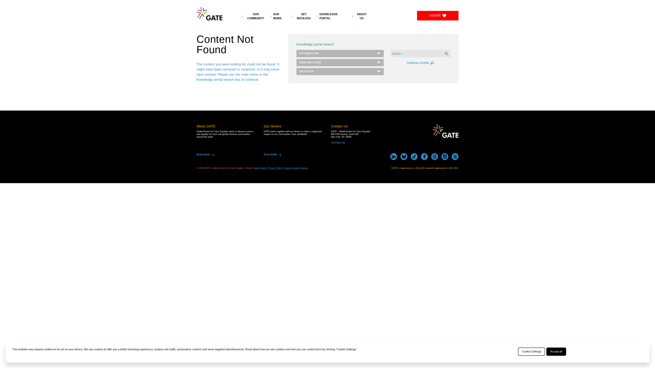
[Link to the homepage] (209, 13)
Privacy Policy (275, 168)
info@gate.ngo (338, 142)
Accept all (556, 351)
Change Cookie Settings (296, 168)
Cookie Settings (531, 351)
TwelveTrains (259, 168)
